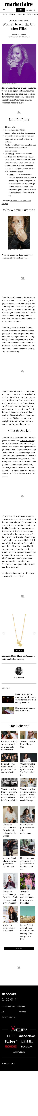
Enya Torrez (19, 678)
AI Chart (22, 1006)
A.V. (3, 1012)
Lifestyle (21, 14)
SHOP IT (19, 650)
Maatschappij (19, 726)
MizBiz (16, 418)
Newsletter (30, 10)
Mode (5, 14)
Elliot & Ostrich (27, 440)
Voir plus (19, 948)
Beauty (12, 14)
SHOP (20, 10)
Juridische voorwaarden (11, 1006)
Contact (22, 1012)
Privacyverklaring (9, 1017)
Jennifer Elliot (8, 257)
